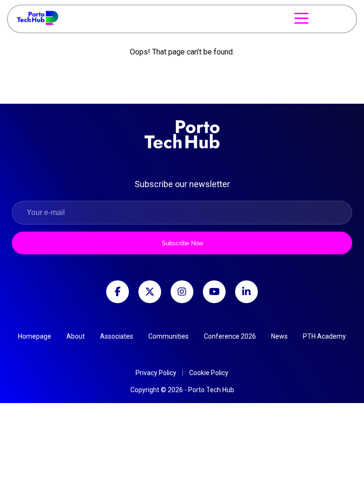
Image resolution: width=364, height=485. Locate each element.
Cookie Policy (208, 373)
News (279, 336)
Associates (116, 336)
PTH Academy (324, 336)
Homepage (34, 336)
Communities (168, 336)
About (75, 336)
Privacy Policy (156, 373)
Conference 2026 (230, 336)
